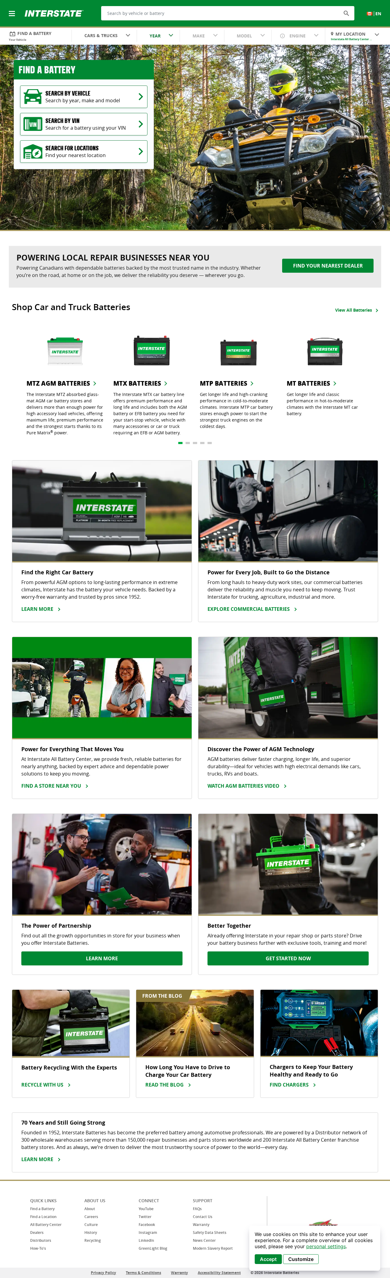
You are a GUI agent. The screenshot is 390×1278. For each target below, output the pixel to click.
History (90, 1232)
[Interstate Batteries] (54, 12)
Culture (91, 1224)
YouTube (146, 1208)
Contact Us (202, 1216)
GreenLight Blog (153, 1248)
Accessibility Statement (219, 1272)
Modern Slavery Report (213, 1248)
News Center (204, 1240)
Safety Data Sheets (209, 1232)
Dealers (37, 1232)
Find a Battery (42, 1208)
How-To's (38, 1248)
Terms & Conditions (143, 1272)
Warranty (201, 1224)
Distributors (40, 1240)
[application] (314, 1248)
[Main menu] (12, 10)
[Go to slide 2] (188, 443)
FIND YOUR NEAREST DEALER (328, 265)
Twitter (145, 1216)
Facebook (147, 1224)
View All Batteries (353, 310)
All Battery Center (46, 1224)
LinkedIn (146, 1240)
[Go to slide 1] (180, 443)
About (89, 1208)
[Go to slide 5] (209, 443)
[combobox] (104, 36)
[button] (346, 13)
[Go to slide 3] (195, 443)
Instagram (148, 1232)
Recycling (92, 1240)
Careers (91, 1216)
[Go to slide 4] (202, 443)
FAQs (197, 1208)
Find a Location (43, 1216)
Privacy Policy (103, 1272)
